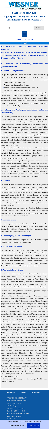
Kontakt (24, 43)
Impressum (11, 392)
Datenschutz (35, 392)
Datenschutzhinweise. (17, 426)
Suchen (38, 28)
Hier (3, 379)
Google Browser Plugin (10, 376)
